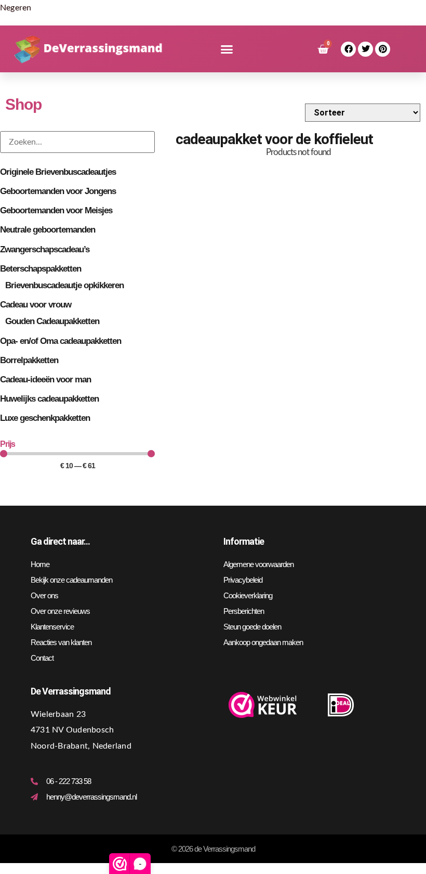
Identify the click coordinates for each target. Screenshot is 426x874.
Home (40, 564)
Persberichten (243, 611)
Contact (42, 657)
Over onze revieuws (60, 611)
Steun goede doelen (252, 626)
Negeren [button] (16, 8)
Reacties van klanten (61, 642)
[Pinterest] (382, 49)
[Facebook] (348, 49)
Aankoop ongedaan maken (263, 642)
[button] (226, 49)
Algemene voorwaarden (258, 564)
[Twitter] (365, 49)
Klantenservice (52, 626)
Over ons (44, 595)
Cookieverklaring (247, 595)
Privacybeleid (242, 579)
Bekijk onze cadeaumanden (71, 579)
